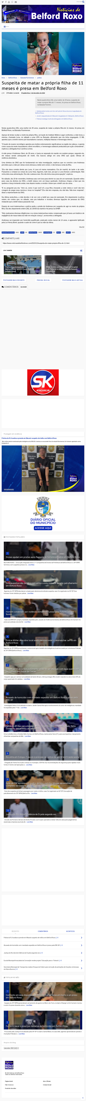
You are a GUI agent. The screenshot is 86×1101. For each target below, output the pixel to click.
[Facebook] (5, 2)
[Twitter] (3, 2)
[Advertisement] (17, 110)
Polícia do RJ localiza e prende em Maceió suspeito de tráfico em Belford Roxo (29, 438)
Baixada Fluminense (27, 78)
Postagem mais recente (14, 280)
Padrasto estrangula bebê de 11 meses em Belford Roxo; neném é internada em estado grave (22, 269)
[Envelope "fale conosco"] (16, 2)
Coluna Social (47, 1085)
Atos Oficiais (47, 1081)
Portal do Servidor (10, 1088)
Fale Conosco (9, 1085)
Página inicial (43, 280)
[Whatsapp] (12, 2)
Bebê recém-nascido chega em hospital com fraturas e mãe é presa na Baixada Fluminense (62, 269)
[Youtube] (9, 2)
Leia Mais (31, 565)
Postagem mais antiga (72, 280)
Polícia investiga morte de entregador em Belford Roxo (54, 119)
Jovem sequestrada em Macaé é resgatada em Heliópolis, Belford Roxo (60, 116)
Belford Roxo (12, 78)
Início (3, 78)
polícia (39, 78)
